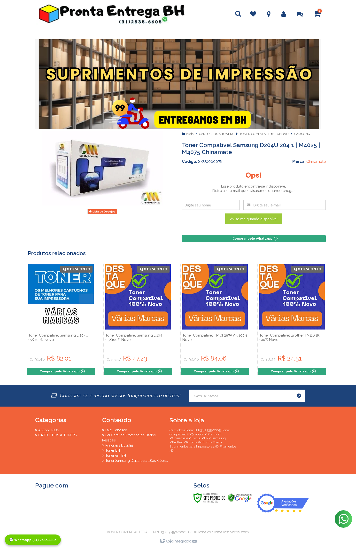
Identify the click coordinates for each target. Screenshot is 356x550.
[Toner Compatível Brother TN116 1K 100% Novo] (292, 319)
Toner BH (112, 450)
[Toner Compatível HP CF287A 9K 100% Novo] (215, 319)
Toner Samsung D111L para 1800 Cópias (136, 461)
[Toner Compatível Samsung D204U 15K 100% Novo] (61, 319)
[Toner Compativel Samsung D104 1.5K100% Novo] (138, 319)
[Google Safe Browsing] (240, 497)
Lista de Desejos (103, 211)
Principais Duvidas (119, 445)
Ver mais (61, 342)
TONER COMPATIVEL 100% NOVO (264, 134)
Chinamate (316, 161)
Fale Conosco (116, 430)
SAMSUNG (302, 134)
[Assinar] (300, 396)
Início (189, 134)
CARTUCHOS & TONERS (216, 134)
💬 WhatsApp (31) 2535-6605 (32, 540)
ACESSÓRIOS (48, 430)
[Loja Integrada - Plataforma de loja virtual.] (178, 541)
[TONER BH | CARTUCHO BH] (69, 13)
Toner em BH (115, 455)
